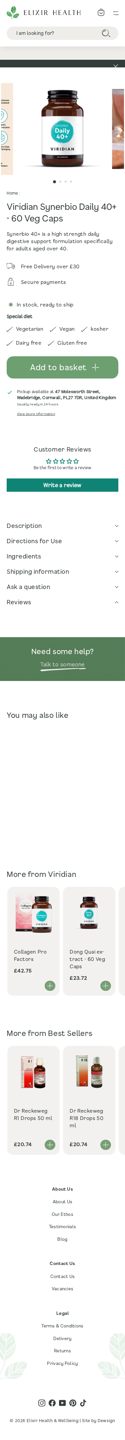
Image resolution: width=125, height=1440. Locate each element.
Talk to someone (62, 664)
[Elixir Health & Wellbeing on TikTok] (83, 1402)
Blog (62, 1239)
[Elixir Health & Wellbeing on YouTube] (62, 1402)
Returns (62, 1350)
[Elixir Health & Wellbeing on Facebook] (52, 1402)
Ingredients (24, 556)
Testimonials (62, 1226)
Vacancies (63, 1288)
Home (12, 193)
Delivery (62, 1338)
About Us (62, 1201)
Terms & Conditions (62, 1325)
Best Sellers (70, 1033)
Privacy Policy (62, 1363)
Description (24, 525)
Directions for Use (34, 541)
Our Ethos (62, 1214)
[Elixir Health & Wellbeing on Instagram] (41, 1402)
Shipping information (38, 571)
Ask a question (28, 586)
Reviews (19, 602)
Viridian (62, 874)
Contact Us (62, 1276)
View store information (36, 414)
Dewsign (106, 1420)
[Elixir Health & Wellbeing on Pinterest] (72, 1402)
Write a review (62, 485)
